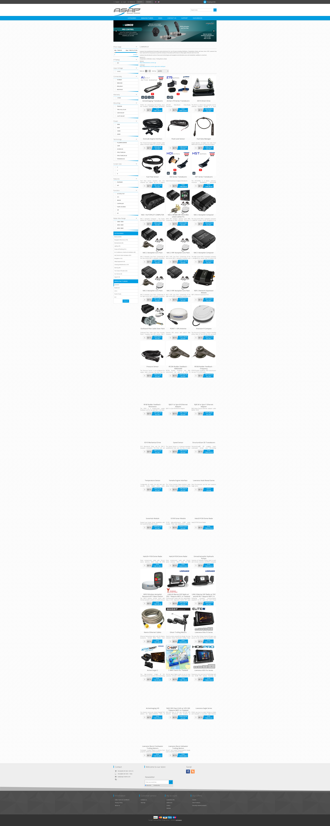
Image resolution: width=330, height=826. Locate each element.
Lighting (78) (117, 250)
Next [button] (213, 33)
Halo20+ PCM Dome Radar (152, 561)
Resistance (120, 94)
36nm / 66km (120, 229)
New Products (196, 807)
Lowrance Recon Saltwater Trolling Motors (178, 752)
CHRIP (118, 150)
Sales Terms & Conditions (122, 804)
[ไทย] (155, 2)
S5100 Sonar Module (178, 523)
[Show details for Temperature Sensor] (152, 471)
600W (118, 132)
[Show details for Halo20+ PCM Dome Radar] (152, 547)
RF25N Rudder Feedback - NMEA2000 (178, 372)
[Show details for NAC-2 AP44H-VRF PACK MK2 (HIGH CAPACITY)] (178, 206)
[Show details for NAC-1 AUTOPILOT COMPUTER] (152, 206)
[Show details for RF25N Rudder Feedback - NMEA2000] (178, 358)
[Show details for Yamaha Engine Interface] (178, 471)
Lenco (115, 295)
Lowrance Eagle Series (204, 713)
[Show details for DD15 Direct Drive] (204, 92)
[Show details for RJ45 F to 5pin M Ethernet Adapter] (178, 396)
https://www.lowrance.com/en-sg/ (148, 67)
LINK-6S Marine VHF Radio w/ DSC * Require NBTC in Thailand (178, 600)
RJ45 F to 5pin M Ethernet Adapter (178, 410)
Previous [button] (116, 33)
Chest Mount (120, 117)
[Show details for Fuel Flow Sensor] (152, 168)
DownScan (120, 153)
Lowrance (116, 289)
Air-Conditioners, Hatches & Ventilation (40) (124, 256)
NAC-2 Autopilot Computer (204, 219)
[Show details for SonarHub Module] (152, 509)
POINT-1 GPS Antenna (178, 333)
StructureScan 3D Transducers (203, 447)
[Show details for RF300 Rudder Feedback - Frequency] (204, 358)
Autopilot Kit (121, 198)
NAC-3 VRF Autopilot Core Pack (178, 295)
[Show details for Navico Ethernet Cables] (152, 623)
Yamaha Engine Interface (178, 485)
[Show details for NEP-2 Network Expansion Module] (204, 282)
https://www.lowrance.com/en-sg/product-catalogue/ (152, 71)
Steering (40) (117, 272)
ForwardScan (121, 163)
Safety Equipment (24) (119, 266)
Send (171, 787)
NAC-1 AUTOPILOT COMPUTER (152, 219)
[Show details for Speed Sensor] (178, 434)
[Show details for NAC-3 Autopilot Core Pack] (152, 282)
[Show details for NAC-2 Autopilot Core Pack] (152, 244)
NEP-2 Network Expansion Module (203, 296)
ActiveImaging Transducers (152, 105)
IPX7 (118, 67)
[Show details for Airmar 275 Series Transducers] (178, 92)
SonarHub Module (152, 523)
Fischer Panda (117, 298)
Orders (168, 810)
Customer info (171, 804)
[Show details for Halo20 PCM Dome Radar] (204, 509)
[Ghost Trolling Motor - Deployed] (178, 623)
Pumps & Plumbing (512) (120, 253)
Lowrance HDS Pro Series (203, 675)
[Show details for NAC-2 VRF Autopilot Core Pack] (178, 244)
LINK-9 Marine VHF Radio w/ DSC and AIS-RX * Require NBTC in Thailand (204, 601)
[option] (165, 31)
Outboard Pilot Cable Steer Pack (153, 333)
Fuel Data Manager (204, 143)
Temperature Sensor (152, 485)
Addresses (169, 807)
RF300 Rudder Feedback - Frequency (203, 372)
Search (215, 10)
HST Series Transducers (204, 181)
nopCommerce (179, 824)
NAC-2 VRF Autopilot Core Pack (178, 257)
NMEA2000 (119, 87)
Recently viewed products (199, 810)
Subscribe (148, 790)
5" (117, 171)
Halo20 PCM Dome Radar (204, 523)
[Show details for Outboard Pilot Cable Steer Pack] (152, 320)
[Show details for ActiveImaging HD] (152, 699)
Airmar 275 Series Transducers (178, 105)
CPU (118, 201)
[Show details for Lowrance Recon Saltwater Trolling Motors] (178, 737)
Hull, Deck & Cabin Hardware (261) (122, 260)
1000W (118, 135)
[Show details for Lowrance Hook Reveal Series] (204, 471)
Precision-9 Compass (203, 333)
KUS (115, 301)
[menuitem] (127, 804)
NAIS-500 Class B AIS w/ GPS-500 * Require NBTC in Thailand (178, 714)
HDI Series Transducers (178, 181)
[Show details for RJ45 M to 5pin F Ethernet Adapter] (204, 396)
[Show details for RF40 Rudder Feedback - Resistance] (152, 396)
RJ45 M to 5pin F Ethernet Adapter (203, 410)
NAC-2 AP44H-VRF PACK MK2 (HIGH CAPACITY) (178, 220)
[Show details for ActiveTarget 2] (152, 661)
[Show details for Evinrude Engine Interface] (152, 130)
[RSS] (193, 776)
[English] (158, 2)
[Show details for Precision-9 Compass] (204, 320)
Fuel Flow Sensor (152, 181)
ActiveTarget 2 (152, 675)
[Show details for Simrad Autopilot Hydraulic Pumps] (204, 547)
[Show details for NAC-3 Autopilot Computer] (204, 244)
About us (117, 810)
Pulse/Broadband (122, 147)
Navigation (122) (118, 263)
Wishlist (169, 813)
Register (117, 2)
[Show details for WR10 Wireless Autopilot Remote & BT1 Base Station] (152, 585)
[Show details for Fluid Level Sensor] (178, 130)
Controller (120, 208)
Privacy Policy (119, 807)
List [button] (149, 75)
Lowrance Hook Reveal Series (203, 485)
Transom (119, 110)
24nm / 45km (120, 226)
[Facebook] (188, 776)
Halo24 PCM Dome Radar (178, 561)
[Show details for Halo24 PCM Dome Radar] (178, 547)
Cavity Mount (121, 120)
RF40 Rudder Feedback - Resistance (152, 410)
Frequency (120, 90)
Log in (124, 2)
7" (117, 175)
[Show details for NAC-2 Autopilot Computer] (204, 206)
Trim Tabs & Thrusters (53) (120, 275)
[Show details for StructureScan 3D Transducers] (204, 434)
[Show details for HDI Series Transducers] (178, 168)
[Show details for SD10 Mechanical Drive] (152, 434)
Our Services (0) (118, 278)
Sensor (119, 204)
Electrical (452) (117, 241)
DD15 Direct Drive (203, 105)
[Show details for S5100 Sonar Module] (178, 509)
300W (118, 129)
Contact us (144, 804)
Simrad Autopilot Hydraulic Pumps (204, 562)
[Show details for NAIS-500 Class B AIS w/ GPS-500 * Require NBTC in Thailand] (178, 699)
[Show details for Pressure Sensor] (152, 358)
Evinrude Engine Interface (152, 143)
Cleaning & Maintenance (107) (121, 269)
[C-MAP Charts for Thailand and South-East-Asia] (178, 661)
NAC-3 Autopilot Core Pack (152, 295)
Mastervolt (117, 292)
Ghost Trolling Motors (178, 637)
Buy (150, 114)
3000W (118, 138)
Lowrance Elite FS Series (204, 637)
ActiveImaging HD (152, 713)
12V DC (119, 76)
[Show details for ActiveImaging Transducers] (152, 92)
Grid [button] (146, 75)
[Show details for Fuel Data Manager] (204, 130)
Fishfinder (120, 186)
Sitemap (143, 807)
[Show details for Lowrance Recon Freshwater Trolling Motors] (152, 737)
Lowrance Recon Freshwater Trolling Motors (152, 752)
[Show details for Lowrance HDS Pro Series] (204, 661)
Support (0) (117, 281)
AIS (118, 217)
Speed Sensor (178, 447)
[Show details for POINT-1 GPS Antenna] (178, 320)
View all (126, 305)
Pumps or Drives (121, 211)
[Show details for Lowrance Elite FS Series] (204, 623)
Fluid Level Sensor (178, 143)
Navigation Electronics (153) (121, 244)
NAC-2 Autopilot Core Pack (152, 257)
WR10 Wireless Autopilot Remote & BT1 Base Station (152, 600)
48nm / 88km (120, 232)
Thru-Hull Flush (121, 114)
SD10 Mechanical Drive (152, 447)
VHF (118, 214)
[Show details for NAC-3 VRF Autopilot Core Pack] (178, 282)
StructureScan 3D (122, 160)
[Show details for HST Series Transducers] (204, 168)
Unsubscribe (157, 790)
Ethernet (119, 84)
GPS (118, 190)
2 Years (119, 102)
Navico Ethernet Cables (152, 637)
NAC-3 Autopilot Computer (204, 257)
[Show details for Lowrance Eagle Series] (204, 699)
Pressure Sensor (153, 371)
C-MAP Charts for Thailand (178, 675)
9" (117, 178)
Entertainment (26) (118, 247)
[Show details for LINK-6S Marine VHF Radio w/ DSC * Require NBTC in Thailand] (178, 585)
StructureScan (121, 157)
